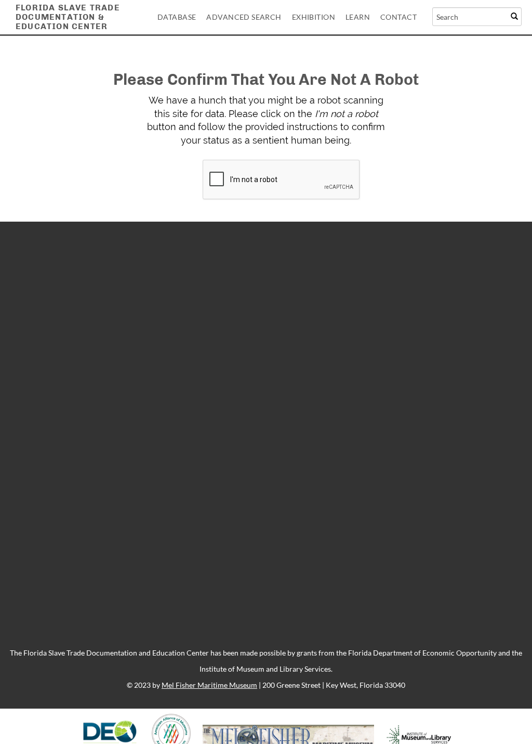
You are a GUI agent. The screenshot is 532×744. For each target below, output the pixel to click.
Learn (357, 16)
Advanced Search (243, 16)
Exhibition (313, 16)
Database (176, 16)
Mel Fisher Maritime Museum (209, 685)
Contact (398, 16)
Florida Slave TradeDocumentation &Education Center (68, 17)
